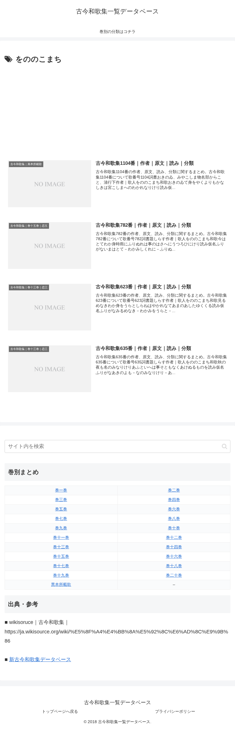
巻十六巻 (174, 556)
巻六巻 (174, 509)
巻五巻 (61, 509)
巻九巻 (61, 528)
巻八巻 (174, 518)
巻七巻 (61, 518)
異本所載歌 (61, 584)
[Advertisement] (117, 109)
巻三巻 (61, 499)
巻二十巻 (174, 575)
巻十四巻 (174, 547)
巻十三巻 (61, 547)
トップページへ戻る (60, 711)
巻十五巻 (61, 556)
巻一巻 (61, 490)
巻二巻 (174, 490)
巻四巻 (174, 499)
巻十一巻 (61, 537)
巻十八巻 (174, 565)
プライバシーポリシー (175, 711)
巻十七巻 (61, 565)
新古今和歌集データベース (40, 659)
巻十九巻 (61, 575)
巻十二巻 (174, 537)
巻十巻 (174, 528)
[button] (225, 446)
